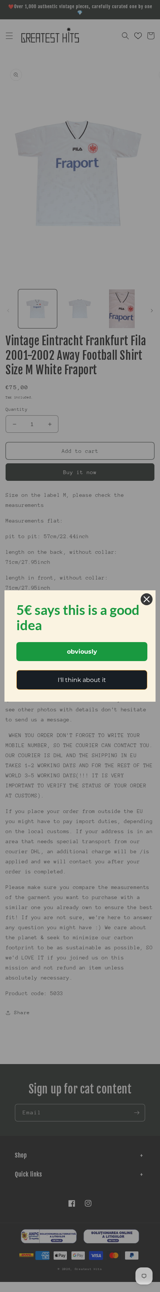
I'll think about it (82, 679)
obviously (82, 651)
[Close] (147, 599)
